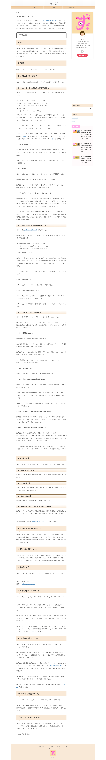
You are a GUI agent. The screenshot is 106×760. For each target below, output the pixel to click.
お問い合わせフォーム (30, 230)
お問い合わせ (41, 746)
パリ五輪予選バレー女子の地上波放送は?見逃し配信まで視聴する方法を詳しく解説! (86, 147)
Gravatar (25, 136)
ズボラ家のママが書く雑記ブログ (53, 748)
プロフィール (53, 7)
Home (34, 7)
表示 (25, 35)
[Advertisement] (82, 81)
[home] (82, 51)
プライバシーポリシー (50, 746)
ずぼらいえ (53, 4)
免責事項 (58, 746)
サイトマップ (72, 7)
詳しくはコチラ (82, 55)
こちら (51, 139)
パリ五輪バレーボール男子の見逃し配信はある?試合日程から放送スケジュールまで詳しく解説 (86, 134)
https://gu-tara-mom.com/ (49, 20)
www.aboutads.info (56, 665)
